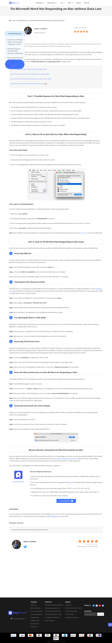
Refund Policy (35, 624)
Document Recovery (14, 33)
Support (78, 3)
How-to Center (49, 620)
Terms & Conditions (37, 611)
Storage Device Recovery (52, 617)
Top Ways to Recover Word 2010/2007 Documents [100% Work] (15, 51)
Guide (69, 3)
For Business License (71, 617)
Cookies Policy (35, 620)
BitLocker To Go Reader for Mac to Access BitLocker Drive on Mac (30, 529)
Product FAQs (69, 614)
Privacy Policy (35, 617)
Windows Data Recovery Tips (54, 605)
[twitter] (97, 606)
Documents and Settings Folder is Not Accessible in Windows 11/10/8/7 (15, 42)
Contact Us (68, 605)
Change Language (18, 618)
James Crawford (40, 29)
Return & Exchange (71, 611)
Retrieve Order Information (73, 608)
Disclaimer (34, 627)
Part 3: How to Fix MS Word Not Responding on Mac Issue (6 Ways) (30, 79)
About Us (33, 605)
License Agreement (36, 614)
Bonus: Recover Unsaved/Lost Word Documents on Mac (27, 83)
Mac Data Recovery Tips (52, 608)
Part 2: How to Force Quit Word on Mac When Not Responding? (29, 74)
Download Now (64, 501)
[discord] (103, 606)
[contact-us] (110, 625)
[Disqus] (56, 576)
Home (13, 20)
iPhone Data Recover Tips (53, 611)
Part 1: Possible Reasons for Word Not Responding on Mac (28, 69)
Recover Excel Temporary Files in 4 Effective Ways (15, 59)
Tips (62, 3)
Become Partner (36, 608)
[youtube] (100, 606)
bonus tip (83, 233)
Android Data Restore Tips (53, 614)
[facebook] (94, 606)
